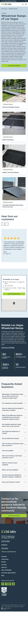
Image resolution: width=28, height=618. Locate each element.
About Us (4, 567)
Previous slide (3, 224)
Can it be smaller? (8, 450)
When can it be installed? (10, 470)
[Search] (22, 4)
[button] (14, 303)
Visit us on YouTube (9, 584)
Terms (2, 606)
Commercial (4, 559)
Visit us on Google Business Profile (13, 584)
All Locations (4, 548)
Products (4, 556)
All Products (4, 8)
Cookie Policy (16, 606)
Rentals (3, 562)
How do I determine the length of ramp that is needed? (12, 409)
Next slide (6, 224)
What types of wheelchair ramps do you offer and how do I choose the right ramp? (12, 396)
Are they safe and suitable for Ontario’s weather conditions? (11, 476)
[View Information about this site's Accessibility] (7, 609)
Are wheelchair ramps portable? (12, 403)
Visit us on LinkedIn (2, 584)
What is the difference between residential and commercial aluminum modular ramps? (12, 417)
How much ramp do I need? (11, 482)
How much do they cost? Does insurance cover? (12, 456)
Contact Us (4, 544)
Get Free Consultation (14, 515)
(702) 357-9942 (5, 541)
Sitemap (21, 606)
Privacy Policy (22, 605)
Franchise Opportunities (8, 572)
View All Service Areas (14, 294)
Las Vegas (5, 1)
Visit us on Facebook (6, 584)
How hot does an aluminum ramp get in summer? (12, 444)
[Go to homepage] (6, 4)
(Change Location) (12, 1)
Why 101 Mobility (6, 570)
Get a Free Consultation (14, 65)
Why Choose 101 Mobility (8, 347)
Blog (2, 575)
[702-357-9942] (26, 1)
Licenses (4, 564)
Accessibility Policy (9, 606)
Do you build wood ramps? (10, 438)
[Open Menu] (26, 4)
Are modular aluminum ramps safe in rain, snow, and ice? (11, 425)
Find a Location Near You (9, 551)
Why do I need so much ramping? (9, 464)
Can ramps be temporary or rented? (11, 432)
